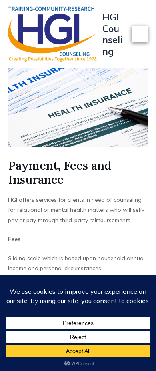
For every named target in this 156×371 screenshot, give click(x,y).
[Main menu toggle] (140, 34)
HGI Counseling (112, 34)
